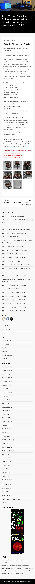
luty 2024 (5, 389)
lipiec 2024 (5, 374)
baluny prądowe (26, 565)
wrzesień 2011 (6, 465)
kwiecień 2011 (6, 480)
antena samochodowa (6, 565)
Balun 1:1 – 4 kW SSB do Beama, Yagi (13, 216)
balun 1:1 (21, 565)
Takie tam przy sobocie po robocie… (12, 272)
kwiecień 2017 (6, 407)
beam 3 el (10, 568)
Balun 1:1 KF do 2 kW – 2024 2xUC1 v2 (14, 275)
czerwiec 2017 (6, 399)
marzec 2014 (5, 432)
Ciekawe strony (6, 340)
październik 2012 (7, 450)
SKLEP (4, 502)
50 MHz (9, 560)
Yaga (18, 573)
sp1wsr (3, 573)
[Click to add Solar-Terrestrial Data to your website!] (17, 531)
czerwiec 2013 (6, 447)
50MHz (12, 560)
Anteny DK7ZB (6, 488)
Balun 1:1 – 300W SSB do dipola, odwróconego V (16, 229)
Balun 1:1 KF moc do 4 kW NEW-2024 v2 (14, 285)
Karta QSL (5, 348)
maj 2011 (4, 476)
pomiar (21, 570)
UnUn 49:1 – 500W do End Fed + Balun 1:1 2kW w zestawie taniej (17, 242)
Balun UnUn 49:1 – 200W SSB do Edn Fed (14, 257)
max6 (8, 570)
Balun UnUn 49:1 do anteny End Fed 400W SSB (16, 264)
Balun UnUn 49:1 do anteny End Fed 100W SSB (16, 268)
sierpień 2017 (6, 392)
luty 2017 (5, 410)
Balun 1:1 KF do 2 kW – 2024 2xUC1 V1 (14, 303)
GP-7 (3, 570)
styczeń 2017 (6, 414)
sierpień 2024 (6, 370)
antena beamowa (13, 563)
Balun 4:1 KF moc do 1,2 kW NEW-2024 (14, 296)
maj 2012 (4, 454)
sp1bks (28, 570)
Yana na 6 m (21, 573)
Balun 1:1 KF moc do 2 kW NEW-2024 (13, 311)
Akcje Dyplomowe (7, 355)
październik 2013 (7, 440)
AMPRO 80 (19, 560)
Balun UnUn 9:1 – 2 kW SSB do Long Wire (14, 250)
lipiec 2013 (5, 443)
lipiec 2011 (5, 469)
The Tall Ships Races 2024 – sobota (12, 226)
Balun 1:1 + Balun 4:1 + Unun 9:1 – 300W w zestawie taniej (17, 221)
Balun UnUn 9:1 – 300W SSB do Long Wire (14, 233)
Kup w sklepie (6, 329)
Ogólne (5, 192)
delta (20, 568)
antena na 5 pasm (28, 563)
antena (5, 562)
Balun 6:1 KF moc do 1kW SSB (11, 261)
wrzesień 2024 (6, 367)
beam (3, 568)
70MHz (15, 560)
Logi (3, 337)
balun (17, 565)
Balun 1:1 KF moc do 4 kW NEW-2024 (13, 292)
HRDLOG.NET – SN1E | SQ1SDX (11, 499)
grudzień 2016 (6, 418)
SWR (15, 573)
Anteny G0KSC (6, 491)
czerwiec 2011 (6, 472)
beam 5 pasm (16, 568)
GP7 (5, 571)
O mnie (4, 333)
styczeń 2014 (6, 436)
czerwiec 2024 (6, 378)
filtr (22, 568)
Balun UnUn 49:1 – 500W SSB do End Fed (14, 246)
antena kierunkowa (21, 563)
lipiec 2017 (5, 396)
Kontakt (4, 358)
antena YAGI (13, 565)
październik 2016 (7, 425)
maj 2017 (4, 403)
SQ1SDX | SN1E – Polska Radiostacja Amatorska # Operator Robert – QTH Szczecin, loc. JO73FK (14, 20)
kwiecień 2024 (6, 381)
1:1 (2, 560)
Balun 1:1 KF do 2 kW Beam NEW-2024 (13, 300)
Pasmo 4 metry (16, 570)
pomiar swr (25, 570)
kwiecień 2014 (6, 429)
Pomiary (4, 351)
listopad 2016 (6, 421)
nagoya (11, 570)
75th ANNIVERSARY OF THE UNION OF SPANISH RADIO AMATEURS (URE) (17, 280)
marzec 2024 (5, 385)
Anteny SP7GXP (6, 495)
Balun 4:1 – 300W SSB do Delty (11, 237)
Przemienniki (5, 344)
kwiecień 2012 (6, 458)
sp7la (12, 573)
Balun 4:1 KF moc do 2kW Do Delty (12, 254)
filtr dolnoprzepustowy (28, 568)
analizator (24, 560)
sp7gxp (8, 573)
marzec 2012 (5, 461)
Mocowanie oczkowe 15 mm (10, 289)
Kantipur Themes (26, 581)
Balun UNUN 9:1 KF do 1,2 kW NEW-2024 (14, 307)
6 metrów (5, 560)
